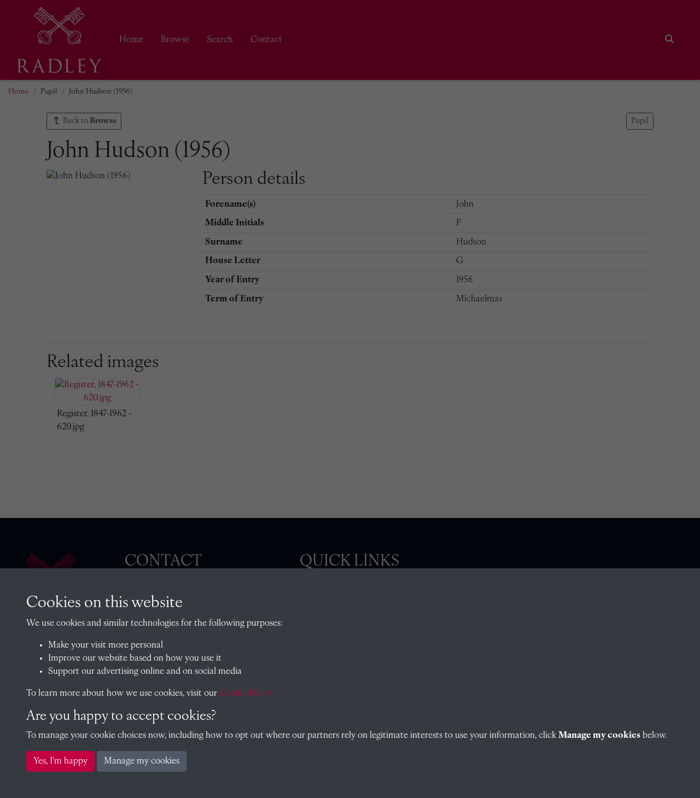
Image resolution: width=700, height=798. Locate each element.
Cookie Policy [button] (245, 693)
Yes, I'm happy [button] (60, 761)
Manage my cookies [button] (141, 761)
